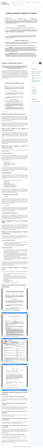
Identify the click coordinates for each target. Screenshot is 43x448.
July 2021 (33, 93)
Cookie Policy (28, 2)
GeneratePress (28, 446)
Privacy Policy (37, 2)
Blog (21, 4)
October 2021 (34, 90)
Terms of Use (22, 2)
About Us (13, 2)
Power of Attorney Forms (15, 4)
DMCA (33, 2)
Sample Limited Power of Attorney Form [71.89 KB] (10, 387)
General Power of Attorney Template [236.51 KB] (10, 336)
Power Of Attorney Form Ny (36, 71)
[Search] (40, 63)
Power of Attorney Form (36, 101)
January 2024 (34, 89)
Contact (17, 2)
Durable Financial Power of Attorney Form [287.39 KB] (11, 310)
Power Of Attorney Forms (6, 3)
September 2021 (34, 92)
